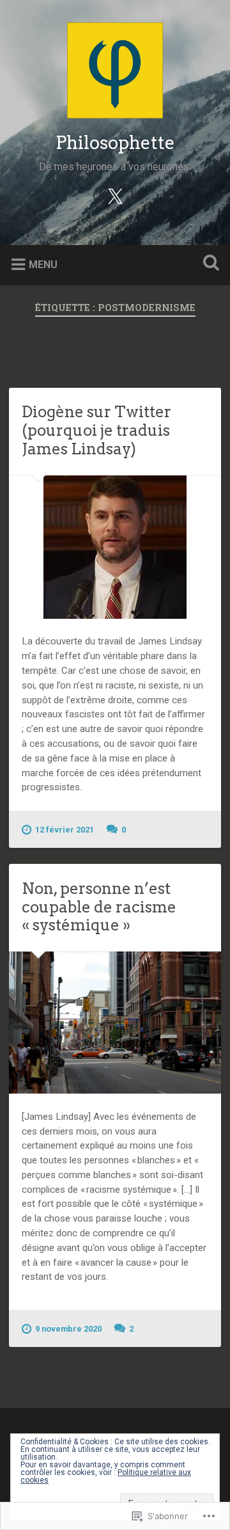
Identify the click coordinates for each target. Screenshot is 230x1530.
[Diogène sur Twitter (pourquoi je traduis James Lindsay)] (114, 547)
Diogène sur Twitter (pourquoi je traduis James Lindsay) (96, 430)
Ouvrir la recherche (208, 264)
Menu (43, 265)
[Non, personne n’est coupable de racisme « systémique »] (114, 1023)
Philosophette (115, 143)
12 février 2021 (64, 829)
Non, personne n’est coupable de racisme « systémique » (99, 907)
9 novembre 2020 (68, 1329)
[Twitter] (115, 196)
